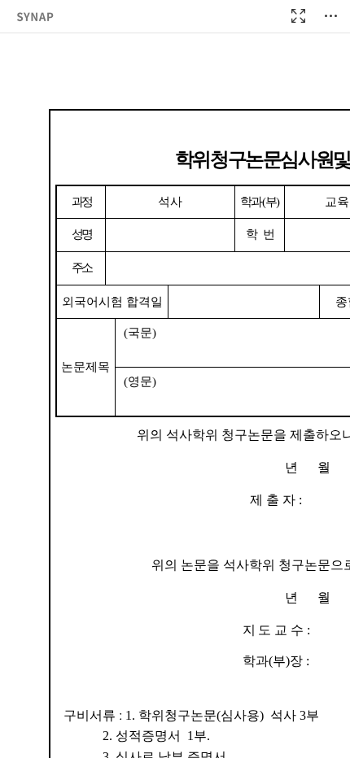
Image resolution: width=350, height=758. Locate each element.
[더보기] (330, 16)
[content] (175, 379)
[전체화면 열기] (298, 16)
